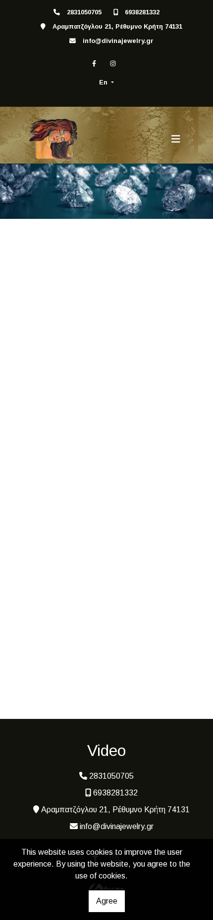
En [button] (104, 82)
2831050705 (84, 12)
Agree (106, 901)
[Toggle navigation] (175, 139)
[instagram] (113, 63)
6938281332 (142, 12)
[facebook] (94, 63)
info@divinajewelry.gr (118, 40)
